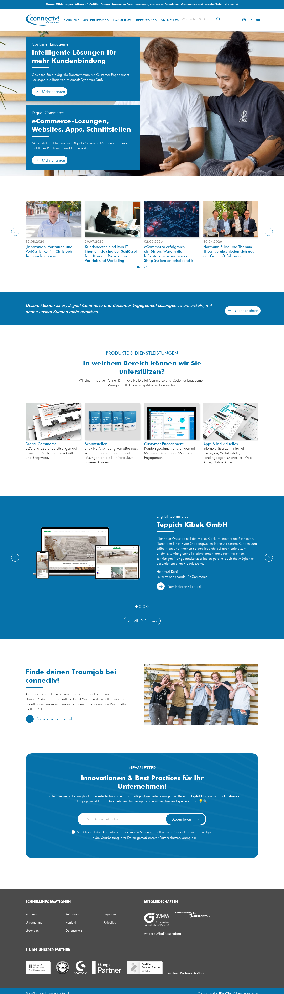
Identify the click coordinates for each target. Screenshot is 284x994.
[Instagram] (243, 19)
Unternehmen (96, 20)
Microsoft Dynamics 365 (171, 421)
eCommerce (53, 421)
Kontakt (70, 922)
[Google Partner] (106, 967)
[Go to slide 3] (144, 606)
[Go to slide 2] (140, 606)
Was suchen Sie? (193, 19)
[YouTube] (258, 19)
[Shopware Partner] (80, 968)
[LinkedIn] (250, 19)
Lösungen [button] (123, 20)
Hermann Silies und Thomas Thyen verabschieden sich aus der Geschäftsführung (228, 251)
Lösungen (32, 930)
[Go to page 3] (145, 267)
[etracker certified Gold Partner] (145, 967)
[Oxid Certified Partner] (62, 967)
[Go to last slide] (15, 232)
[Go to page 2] (142, 267)
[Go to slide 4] (147, 606)
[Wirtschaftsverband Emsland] (192, 915)
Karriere (71, 20)
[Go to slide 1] (136, 606)
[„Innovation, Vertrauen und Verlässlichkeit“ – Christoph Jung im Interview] (53, 219)
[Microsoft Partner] (38, 967)
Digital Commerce (41, 443)
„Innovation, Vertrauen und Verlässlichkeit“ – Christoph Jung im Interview (49, 251)
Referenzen (146, 20)
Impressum (111, 914)
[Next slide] (269, 232)
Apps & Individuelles (230, 421)
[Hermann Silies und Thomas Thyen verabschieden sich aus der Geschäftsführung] (230, 219)
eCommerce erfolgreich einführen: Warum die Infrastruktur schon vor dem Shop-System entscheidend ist (169, 253)
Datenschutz (73, 930)
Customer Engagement (163, 443)
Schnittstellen (112, 421)
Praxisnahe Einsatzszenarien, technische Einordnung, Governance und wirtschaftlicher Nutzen (140, 4)
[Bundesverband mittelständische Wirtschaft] (156, 919)
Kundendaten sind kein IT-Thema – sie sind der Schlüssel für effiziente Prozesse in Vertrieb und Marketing (111, 253)
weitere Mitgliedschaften (162, 934)
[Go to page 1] (138, 267)
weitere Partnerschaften (186, 973)
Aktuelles (170, 20)
